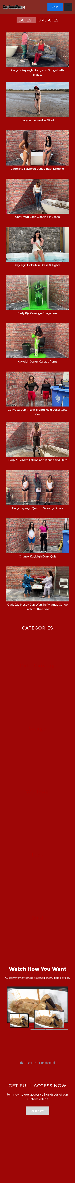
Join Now (38, 1110)
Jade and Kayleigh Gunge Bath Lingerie (37, 168)
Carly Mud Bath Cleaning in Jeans (37, 216)
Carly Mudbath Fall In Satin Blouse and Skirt (37, 460)
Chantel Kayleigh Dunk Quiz (37, 556)
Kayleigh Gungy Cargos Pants (37, 361)
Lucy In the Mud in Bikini (37, 120)
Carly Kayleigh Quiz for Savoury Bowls (37, 508)
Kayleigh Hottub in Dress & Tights (37, 265)
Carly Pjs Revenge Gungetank (37, 313)
